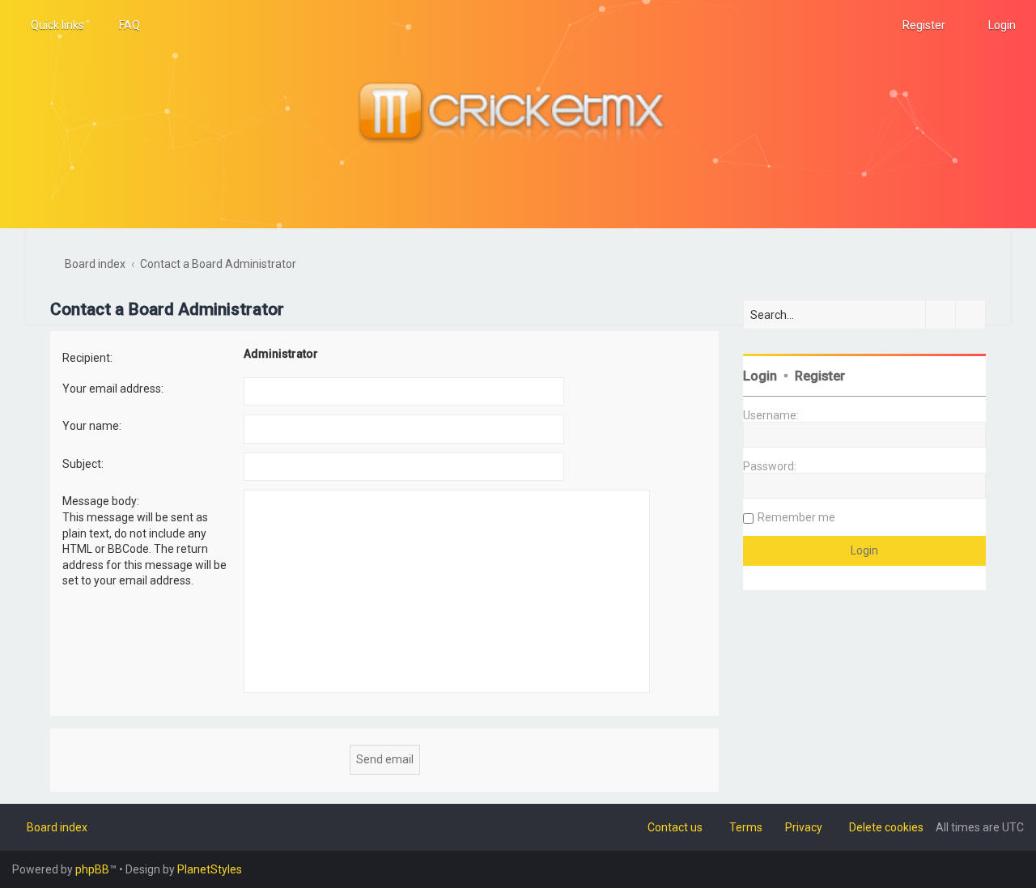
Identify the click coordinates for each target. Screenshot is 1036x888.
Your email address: (112, 388)
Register (820, 376)
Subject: (83, 463)
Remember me (796, 517)
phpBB (92, 869)
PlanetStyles (209, 869)
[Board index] (518, 114)
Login (760, 376)
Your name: (91, 425)
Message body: (100, 501)
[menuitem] (122, 25)
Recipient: (87, 357)
